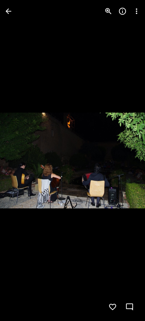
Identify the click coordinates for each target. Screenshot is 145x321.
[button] (20, 160)
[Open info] (122, 11)
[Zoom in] (108, 11)
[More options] (137, 11)
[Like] (112, 307)
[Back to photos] (8, 11)
